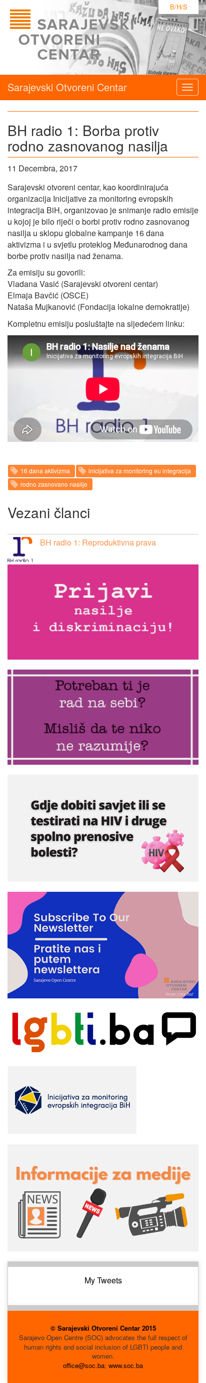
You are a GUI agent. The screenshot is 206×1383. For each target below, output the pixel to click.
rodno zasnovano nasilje (54, 484)
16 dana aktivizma (45, 470)
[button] (20, 549)
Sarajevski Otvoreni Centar (67, 87)
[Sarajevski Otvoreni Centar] (92, 37)
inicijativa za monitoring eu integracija (139, 470)
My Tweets (103, 1280)
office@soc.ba (83, 1365)
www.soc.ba (125, 1365)
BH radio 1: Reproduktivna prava (98, 542)
